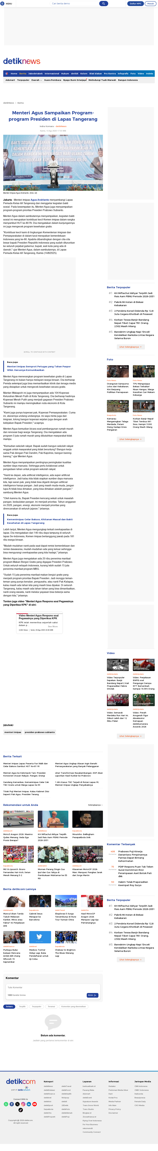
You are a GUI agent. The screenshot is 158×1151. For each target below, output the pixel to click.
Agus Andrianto (40, 200)
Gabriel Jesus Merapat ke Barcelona (35, 916)
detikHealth (66, 1094)
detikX (74, 73)
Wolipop (65, 1098)
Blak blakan (95, 73)
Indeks (149, 73)
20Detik (65, 1105)
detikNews (8, 103)
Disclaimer (113, 1113)
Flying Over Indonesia (92, 1121)
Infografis (123, 73)
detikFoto (66, 1109)
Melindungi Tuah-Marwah (102, 80)
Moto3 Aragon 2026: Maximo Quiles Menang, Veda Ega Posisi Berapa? (18, 837)
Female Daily (140, 1101)
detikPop (66, 1117)
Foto (133, 73)
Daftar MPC (135, 3)
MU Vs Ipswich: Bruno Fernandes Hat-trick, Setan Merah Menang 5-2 (16, 872)
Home (14, 73)
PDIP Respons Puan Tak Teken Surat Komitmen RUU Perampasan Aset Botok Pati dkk (135, 871)
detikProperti (49, 1117)
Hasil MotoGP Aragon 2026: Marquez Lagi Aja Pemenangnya (89, 918)
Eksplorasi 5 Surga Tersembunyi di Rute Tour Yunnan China (65, 916)
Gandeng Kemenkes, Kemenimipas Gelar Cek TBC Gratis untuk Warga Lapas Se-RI (26, 783)
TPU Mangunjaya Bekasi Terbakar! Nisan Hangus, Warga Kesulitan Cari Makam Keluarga (144, 389)
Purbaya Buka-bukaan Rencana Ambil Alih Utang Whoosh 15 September (11, 956)
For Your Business (90, 1124)
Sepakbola (48, 1109)
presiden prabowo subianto (40, 732)
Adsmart (10, 80)
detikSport (48, 1105)
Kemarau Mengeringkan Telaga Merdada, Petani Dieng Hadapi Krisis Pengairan (117, 424)
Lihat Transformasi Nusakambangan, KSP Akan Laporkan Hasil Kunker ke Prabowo (79, 774)
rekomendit (88, 1128)
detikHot (47, 1101)
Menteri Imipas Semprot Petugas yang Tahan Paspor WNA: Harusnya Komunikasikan (39, 368)
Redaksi (112, 1086)
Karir (111, 1094)
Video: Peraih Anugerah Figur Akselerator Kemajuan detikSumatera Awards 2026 (140, 719)
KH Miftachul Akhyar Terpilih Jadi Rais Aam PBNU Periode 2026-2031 (52, 837)
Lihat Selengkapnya (129, 347)
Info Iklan (112, 1105)
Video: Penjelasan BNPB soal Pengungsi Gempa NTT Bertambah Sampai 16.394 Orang (143, 683)
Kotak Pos (113, 1098)
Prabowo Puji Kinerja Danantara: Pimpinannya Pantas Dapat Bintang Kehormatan (132, 856)
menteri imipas (12, 732)
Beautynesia (140, 1098)
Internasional (52, 73)
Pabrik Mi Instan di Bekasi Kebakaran (128, 304)
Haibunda (139, 1094)
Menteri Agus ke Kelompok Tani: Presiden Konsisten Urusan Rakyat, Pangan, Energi (24, 774)
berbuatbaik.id (89, 1086)
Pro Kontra (110, 73)
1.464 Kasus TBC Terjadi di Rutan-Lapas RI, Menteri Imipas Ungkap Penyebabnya (77, 783)
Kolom (83, 73)
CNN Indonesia (141, 1086)
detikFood (66, 1090)
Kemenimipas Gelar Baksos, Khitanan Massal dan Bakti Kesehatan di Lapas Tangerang (40, 521)
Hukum (65, 73)
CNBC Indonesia (142, 1090)
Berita (22, 73)
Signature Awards (90, 1101)
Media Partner (115, 1101)
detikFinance (49, 1094)
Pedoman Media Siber (118, 1090)
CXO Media (139, 1105)
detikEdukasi (49, 1090)
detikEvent (87, 1098)
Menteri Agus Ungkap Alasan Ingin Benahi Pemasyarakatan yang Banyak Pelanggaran (77, 764)
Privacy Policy (115, 1109)
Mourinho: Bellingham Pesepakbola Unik (83, 836)
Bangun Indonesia (128, 80)
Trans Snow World (91, 1105)
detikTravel (66, 1086)
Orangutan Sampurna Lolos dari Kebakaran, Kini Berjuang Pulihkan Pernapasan (118, 387)
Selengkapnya (94, 805)
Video (141, 73)
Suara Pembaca (52, 80)
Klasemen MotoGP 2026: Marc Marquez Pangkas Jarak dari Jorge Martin (87, 872)
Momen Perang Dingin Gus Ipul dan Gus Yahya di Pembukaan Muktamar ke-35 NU (52, 874)
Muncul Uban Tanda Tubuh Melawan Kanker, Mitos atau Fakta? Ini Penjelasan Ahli (14, 919)
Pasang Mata (88, 1090)
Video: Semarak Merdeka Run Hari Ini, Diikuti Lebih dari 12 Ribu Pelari (117, 716)
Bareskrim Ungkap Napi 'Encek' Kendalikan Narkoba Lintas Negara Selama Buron (134, 335)
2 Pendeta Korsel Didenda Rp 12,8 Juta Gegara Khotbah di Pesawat (133, 313)
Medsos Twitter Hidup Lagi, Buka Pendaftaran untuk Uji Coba (38, 954)
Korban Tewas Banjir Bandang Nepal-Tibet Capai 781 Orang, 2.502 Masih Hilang (131, 323)
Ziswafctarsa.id (89, 1117)
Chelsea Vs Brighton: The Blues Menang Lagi (65, 953)
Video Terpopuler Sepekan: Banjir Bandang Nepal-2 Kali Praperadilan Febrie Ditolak (118, 683)
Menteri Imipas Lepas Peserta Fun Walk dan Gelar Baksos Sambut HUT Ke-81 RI (25, 764)
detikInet (47, 1098)
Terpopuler (23, 80)
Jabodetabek (35, 73)
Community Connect (92, 1132)
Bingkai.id (87, 1113)
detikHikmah (67, 1113)
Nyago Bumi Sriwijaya (74, 80)
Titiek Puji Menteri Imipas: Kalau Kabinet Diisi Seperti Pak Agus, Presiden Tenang (26, 792)
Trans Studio (88, 1109)
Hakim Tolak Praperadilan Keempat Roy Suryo (133, 884)
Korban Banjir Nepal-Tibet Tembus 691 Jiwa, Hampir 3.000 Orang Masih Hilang (143, 422)
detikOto (48, 1113)
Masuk (150, 3)
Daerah (35, 80)
